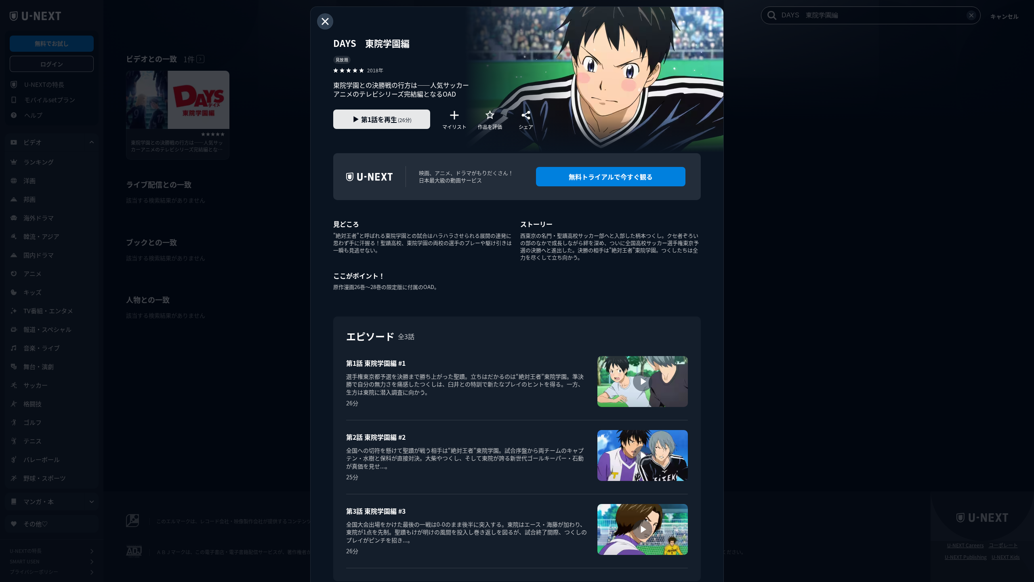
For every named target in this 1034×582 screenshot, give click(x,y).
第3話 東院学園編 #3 (376, 511)
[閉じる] (325, 21)
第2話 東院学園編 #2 (376, 437)
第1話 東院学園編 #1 (376, 363)
